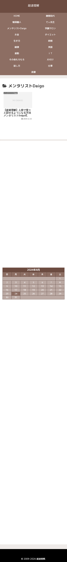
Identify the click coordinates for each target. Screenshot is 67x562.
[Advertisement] (33, 181)
